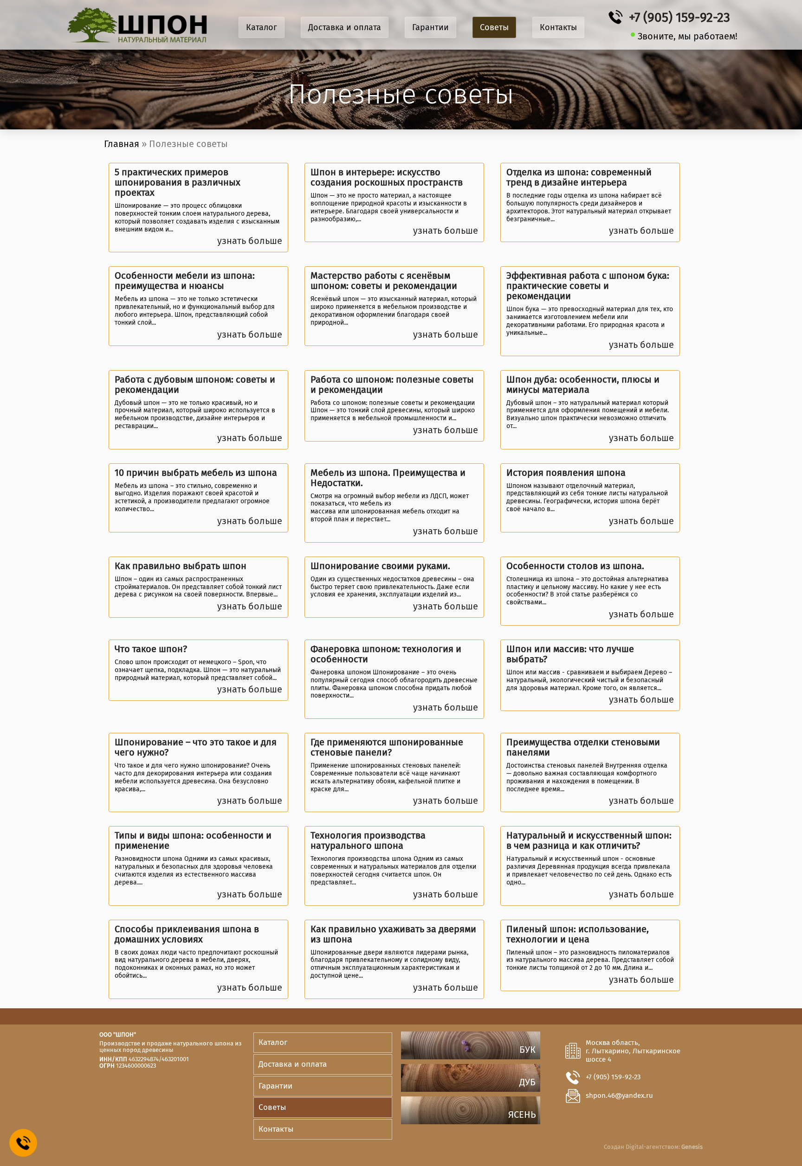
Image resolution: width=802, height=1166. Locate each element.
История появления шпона (566, 472)
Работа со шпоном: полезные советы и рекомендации (392, 384)
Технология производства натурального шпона (368, 840)
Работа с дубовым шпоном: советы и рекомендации (195, 384)
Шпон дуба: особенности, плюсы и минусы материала (583, 384)
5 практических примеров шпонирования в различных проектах (177, 182)
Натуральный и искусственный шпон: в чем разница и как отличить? (589, 840)
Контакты (558, 27)
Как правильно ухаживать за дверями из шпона (393, 934)
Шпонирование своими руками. (380, 565)
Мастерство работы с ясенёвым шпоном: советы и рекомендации (383, 280)
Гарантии (430, 27)
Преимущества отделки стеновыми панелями (583, 747)
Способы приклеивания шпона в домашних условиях (187, 934)
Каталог (261, 27)
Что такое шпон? (151, 648)
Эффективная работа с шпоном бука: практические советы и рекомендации (587, 285)
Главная (121, 143)
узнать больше (249, 240)
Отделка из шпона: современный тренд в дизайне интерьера (579, 177)
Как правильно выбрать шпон (180, 565)
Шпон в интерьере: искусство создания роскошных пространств (386, 177)
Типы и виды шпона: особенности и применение (193, 840)
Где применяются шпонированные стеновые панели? (386, 747)
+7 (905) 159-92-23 (679, 17)
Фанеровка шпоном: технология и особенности (385, 654)
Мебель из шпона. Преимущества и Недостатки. (388, 477)
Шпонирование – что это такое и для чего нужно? (196, 747)
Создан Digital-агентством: (653, 1146)
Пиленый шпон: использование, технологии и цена (577, 934)
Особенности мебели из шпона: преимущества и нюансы (185, 280)
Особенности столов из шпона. (575, 565)
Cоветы (494, 27)
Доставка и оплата (344, 27)
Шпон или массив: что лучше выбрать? (570, 654)
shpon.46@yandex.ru (619, 1095)
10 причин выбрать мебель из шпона (196, 472)
